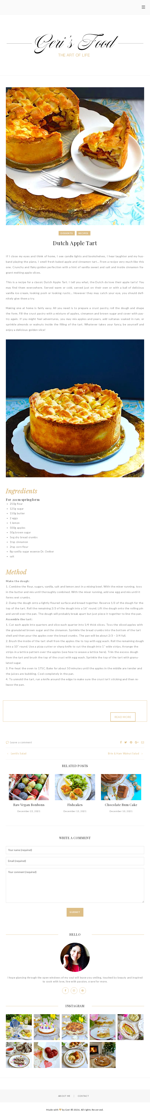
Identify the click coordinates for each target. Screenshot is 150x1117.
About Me (64, 1096)
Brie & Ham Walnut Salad (123, 753)
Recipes (83, 233)
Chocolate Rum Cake (121, 805)
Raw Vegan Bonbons (29, 805)
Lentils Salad (19, 753)
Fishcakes (74, 805)
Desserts (67, 233)
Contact (83, 1096)
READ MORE (122, 717)
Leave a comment (21, 742)
